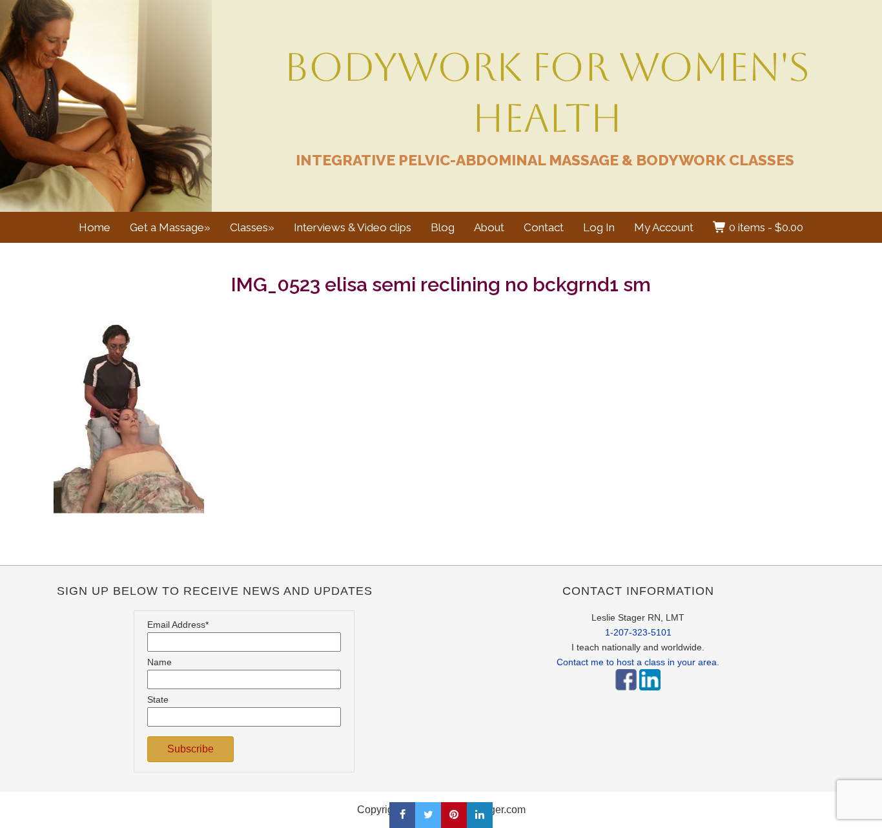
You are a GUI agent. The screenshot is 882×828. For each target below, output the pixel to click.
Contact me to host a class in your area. (638, 662)
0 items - (764, 227)
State (158, 699)
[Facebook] (626, 693)
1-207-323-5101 (638, 632)
